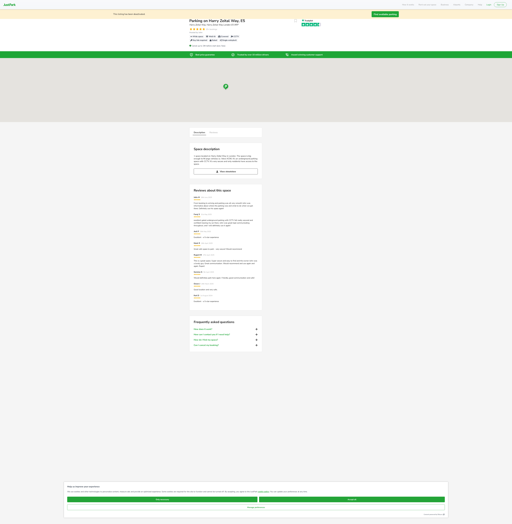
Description (199, 132)
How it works (408, 4)
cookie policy (263, 491)
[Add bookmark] (295, 21)
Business (445, 4)
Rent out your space (427, 4)
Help (480, 4)
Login (488, 4)
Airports (456, 4)
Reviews (213, 132)
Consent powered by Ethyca (433, 514)
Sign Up (500, 4)
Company (469, 4)
